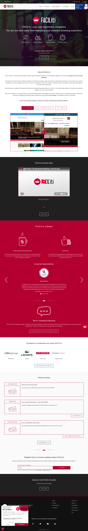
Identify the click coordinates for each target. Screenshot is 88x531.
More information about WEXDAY (73, 436)
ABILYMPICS (44, 281)
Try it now (44, 57)
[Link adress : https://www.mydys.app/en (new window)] (81, 7)
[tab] (28, 108)
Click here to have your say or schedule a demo (44, 331)
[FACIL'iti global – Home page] (8, 6)
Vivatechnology (77, 415)
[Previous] (6, 279)
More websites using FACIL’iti (44, 365)
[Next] (82, 279)
